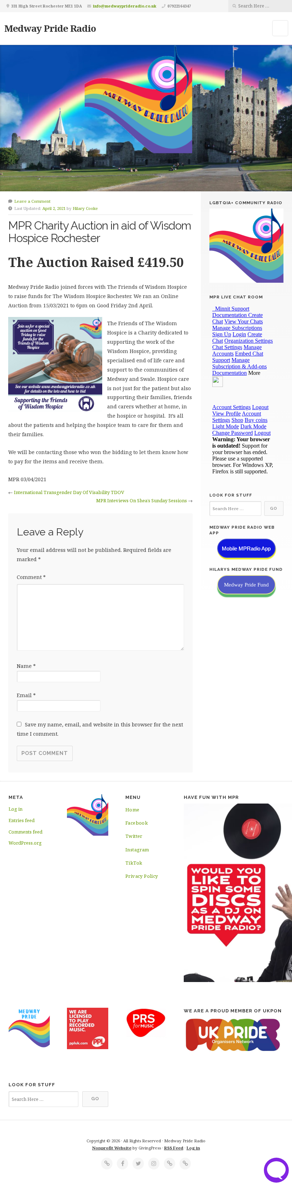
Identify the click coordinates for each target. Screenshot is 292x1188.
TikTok (133, 863)
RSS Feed (173, 1148)
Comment (31, 577)
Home (132, 809)
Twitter (133, 836)
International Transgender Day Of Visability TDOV (69, 492)
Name (26, 666)
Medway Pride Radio (50, 28)
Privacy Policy (141, 876)
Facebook (136, 823)
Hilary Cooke (85, 208)
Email (26, 695)
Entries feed (22, 820)
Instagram (137, 849)
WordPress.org (25, 843)
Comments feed (25, 832)
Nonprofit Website (111, 1148)
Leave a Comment (32, 201)
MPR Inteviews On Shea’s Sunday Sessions (141, 500)
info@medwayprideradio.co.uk (124, 6)
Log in (15, 809)
